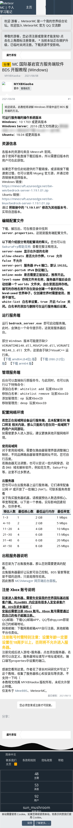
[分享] (64, 99)
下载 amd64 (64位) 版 (20, 359)
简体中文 (10, 754)
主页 (29, 7)
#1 (69, 99)
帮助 (60, 760)
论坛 (48, 7)
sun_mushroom (36, 807)
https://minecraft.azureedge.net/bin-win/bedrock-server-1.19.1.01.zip (27, 188)
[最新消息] (59, 7)
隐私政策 (47, 760)
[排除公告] (67, 36)
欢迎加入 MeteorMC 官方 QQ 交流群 (35, 25)
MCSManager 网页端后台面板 (35, 581)
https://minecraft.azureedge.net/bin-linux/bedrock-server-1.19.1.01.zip (27, 201)
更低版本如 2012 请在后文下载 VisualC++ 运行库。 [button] (35, 128)
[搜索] (67, 7)
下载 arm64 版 (22, 363)
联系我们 (11, 760)
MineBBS (21, 691)
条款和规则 (29, 760)
